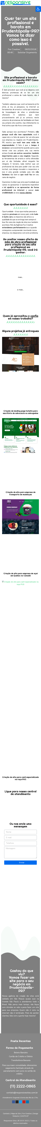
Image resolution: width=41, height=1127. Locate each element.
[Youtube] (23, 1101)
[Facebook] (13, 1101)
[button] (38, 3)
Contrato (6, 1113)
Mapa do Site (16, 1113)
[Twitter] (20, 1101)
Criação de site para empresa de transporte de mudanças (20, 493)
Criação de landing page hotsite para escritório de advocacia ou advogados (20, 412)
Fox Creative (27, 1113)
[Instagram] (17, 1101)
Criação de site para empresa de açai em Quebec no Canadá (20, 574)
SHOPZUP (24, 1116)
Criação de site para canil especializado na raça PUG (20, 778)
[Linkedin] (27, 1101)
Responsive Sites (10, 1121)
